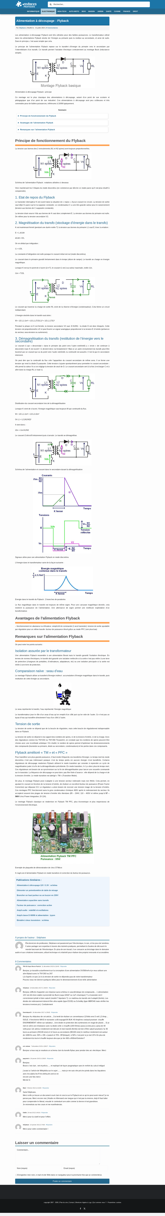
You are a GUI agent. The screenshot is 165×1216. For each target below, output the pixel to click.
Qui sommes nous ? (99, 1202)
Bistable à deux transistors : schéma (33, 920)
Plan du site (64, 1202)
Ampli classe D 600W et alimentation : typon (36, 915)
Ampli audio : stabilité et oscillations (32, 910)
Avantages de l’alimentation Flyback (36, 123)
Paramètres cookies (114, 1202)
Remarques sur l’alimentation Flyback (37, 130)
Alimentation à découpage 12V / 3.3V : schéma (37, 885)
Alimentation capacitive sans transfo (33, 900)
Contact (71, 1202)
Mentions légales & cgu (83, 1202)
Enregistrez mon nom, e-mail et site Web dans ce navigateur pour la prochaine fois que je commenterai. (59, 1175)
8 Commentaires (52, 28)
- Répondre (63, 966)
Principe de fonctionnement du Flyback (38, 116)
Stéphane (22, 28)
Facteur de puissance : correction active (34, 905)
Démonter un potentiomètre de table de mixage (37, 890)
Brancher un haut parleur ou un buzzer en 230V (37, 895)
